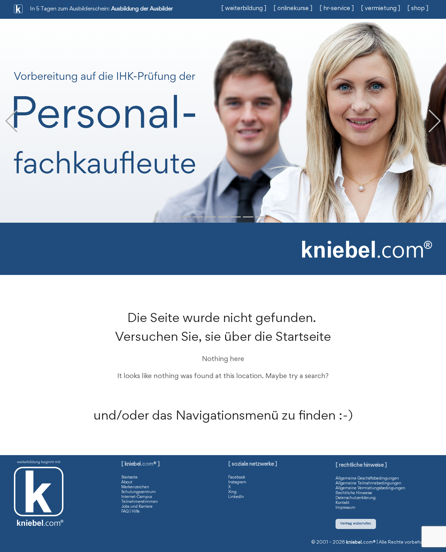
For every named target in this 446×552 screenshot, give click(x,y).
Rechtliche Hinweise (354, 493)
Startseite (129, 477)
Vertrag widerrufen (355, 523)
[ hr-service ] (337, 9)
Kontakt (342, 503)
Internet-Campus (136, 497)
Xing (232, 492)
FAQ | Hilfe (130, 511)
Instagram (237, 482)
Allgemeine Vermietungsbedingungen (370, 488)
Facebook (236, 477)
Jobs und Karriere (137, 506)
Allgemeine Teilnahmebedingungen (368, 483)
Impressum (345, 507)
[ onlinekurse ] (293, 9)
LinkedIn (236, 497)
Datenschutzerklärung (356, 498)
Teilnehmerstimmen (139, 502)
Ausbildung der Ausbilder (142, 9)
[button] (11, 120)
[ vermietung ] (380, 9)
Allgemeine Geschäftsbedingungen (367, 478)
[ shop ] (418, 9)
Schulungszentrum (138, 492)
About (126, 482)
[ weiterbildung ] (244, 9)
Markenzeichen (135, 487)
